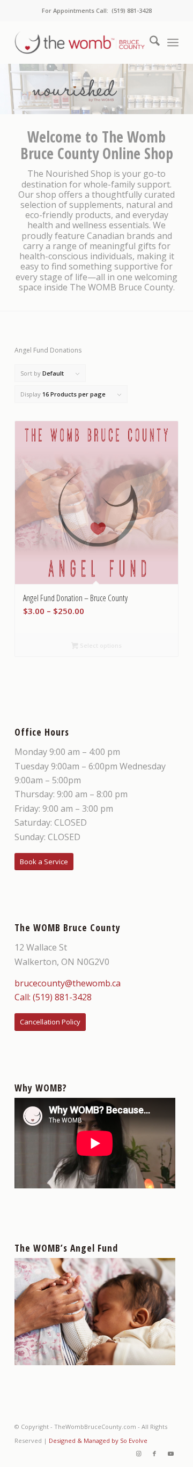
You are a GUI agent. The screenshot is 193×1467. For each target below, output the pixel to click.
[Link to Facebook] (154, 1454)
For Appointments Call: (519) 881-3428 (97, 10)
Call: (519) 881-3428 (53, 997)
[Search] (149, 42)
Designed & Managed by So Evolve (98, 1440)
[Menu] (173, 42)
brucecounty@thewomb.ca (67, 983)
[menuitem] (149, 42)
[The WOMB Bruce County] (80, 42)
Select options (100, 645)
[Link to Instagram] (138, 1454)
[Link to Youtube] (170, 1454)
